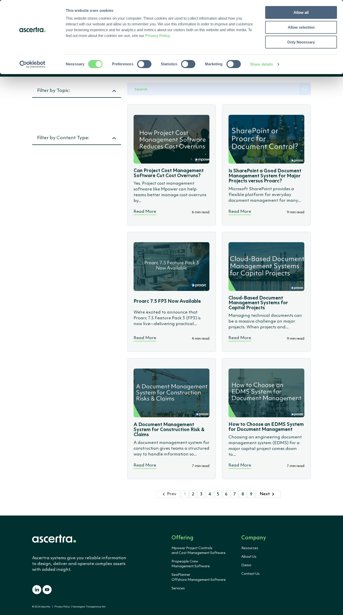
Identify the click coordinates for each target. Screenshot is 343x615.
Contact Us (250, 574)
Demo (246, 565)
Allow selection (301, 27)
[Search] (305, 89)
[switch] (144, 64)
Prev (171, 494)
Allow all (301, 12)
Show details (261, 64)
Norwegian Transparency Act (88, 607)
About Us (248, 556)
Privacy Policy (62, 607)
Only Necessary (301, 42)
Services (178, 588)
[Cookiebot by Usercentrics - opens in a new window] (32, 64)
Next (265, 494)
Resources (249, 548)
